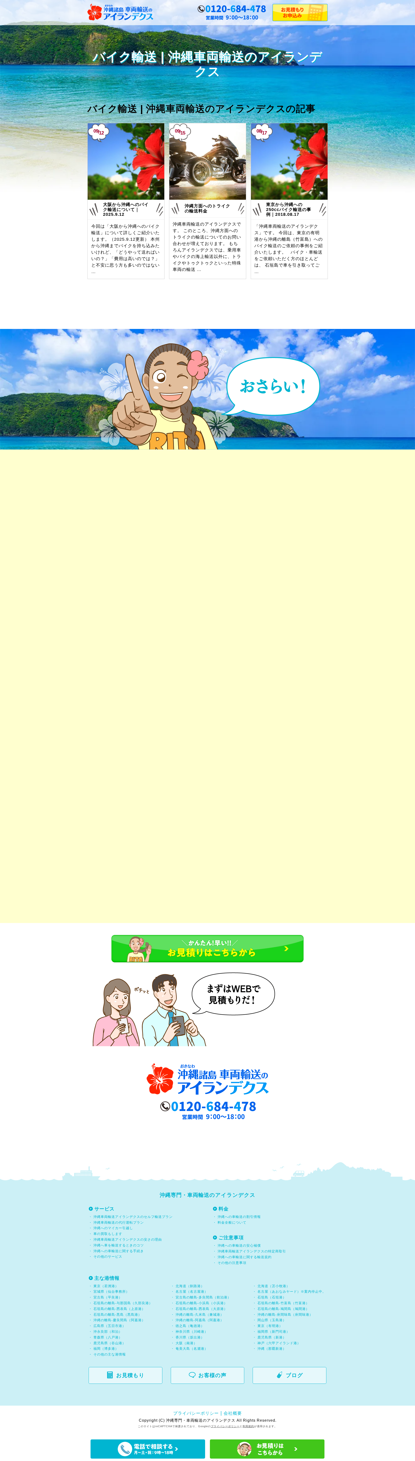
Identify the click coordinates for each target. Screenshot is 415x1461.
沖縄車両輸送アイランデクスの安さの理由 (127, 1239)
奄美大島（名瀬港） (192, 1348)
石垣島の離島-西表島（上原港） (119, 1309)
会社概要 (233, 1413)
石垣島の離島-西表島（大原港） (201, 1309)
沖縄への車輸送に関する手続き (118, 1251)
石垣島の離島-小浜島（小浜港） (201, 1303)
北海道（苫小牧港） (273, 1286)
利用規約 (248, 1426)
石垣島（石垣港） (271, 1297)
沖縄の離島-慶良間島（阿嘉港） (119, 1320)
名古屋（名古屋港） (192, 1291)
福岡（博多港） (106, 1348)
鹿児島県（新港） (271, 1337)
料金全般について (231, 1222)
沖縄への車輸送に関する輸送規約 (245, 1257)
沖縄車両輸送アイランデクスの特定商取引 (252, 1251)
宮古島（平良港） (107, 1297)
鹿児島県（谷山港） (109, 1343)
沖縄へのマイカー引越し (113, 1228)
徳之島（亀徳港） (190, 1326)
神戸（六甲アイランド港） (279, 1343)
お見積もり (130, 1375)
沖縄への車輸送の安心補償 (239, 1245)
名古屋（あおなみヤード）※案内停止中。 (291, 1291)
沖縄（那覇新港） (271, 1348)
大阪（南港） (186, 1343)
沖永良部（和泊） (107, 1331)
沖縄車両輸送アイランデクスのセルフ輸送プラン (133, 1217)
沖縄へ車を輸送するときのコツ (118, 1245)
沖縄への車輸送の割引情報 (239, 1217)
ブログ (294, 1375)
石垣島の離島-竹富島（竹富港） (283, 1303)
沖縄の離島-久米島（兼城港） (200, 1314)
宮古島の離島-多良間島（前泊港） (203, 1297)
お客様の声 (212, 1375)
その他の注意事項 (231, 1263)
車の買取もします (107, 1234)
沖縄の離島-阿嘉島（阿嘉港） (200, 1320)
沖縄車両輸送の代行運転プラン (118, 1222)
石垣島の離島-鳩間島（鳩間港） (283, 1309)
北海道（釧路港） (190, 1286)
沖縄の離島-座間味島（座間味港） (285, 1314)
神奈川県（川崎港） (192, 1331)
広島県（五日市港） (109, 1326)
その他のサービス (107, 1256)
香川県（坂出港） (190, 1337)
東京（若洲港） (106, 1286)
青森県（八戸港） (107, 1337)
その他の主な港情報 (109, 1354)
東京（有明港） (270, 1326)
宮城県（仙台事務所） (111, 1291)
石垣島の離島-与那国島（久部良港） (123, 1303)
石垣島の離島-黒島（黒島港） (117, 1314)
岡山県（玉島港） (271, 1320)
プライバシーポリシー (196, 1413)
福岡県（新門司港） (273, 1331)
